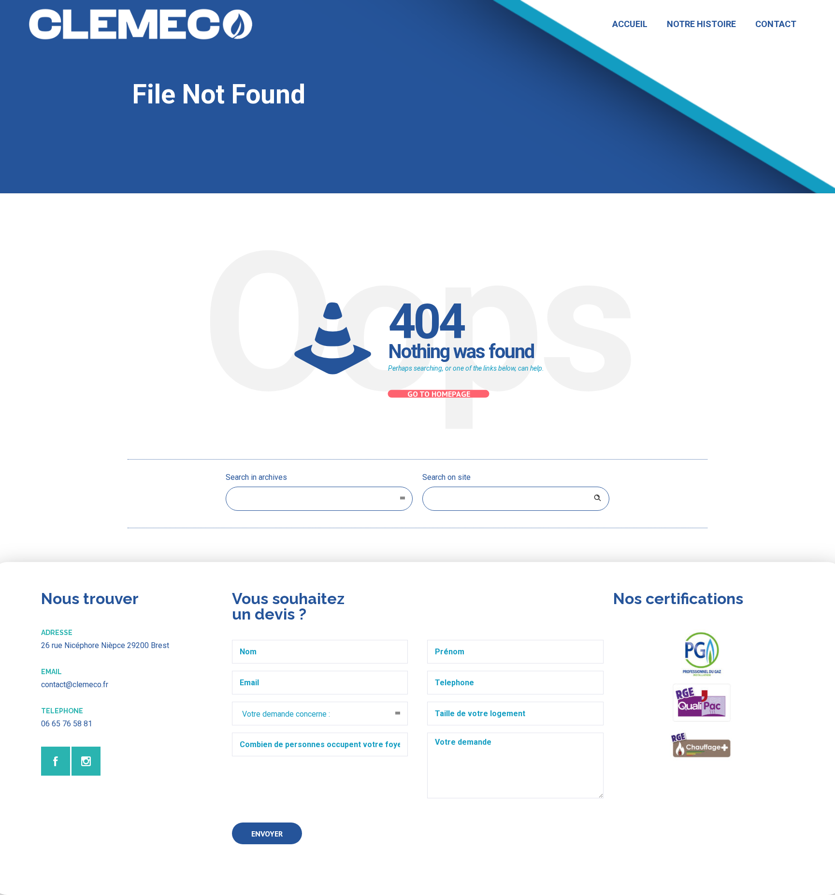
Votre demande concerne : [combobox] (286, 714)
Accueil (630, 24)
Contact (775, 24)
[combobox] (319, 499)
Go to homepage (438, 394)
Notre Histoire (701, 24)
